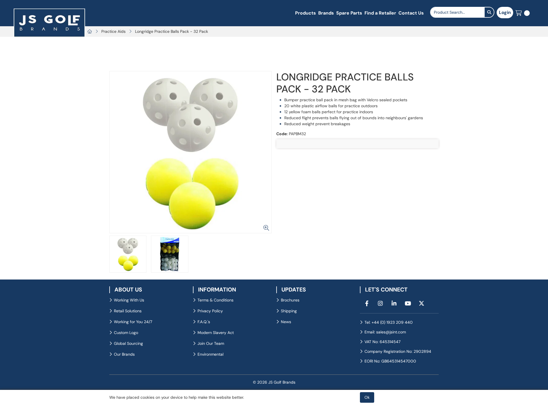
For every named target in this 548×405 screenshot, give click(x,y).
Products (305, 13)
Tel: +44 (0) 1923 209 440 (388, 322)
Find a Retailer (380, 13)
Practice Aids (113, 31)
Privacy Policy (210, 310)
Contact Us (411, 13)
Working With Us (129, 300)
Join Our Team (211, 343)
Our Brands (124, 354)
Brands (326, 13)
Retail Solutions (128, 310)
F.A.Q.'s (204, 321)
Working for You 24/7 (133, 321)
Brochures (290, 300)
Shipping (289, 310)
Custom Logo (126, 332)
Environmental (210, 354)
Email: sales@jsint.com (385, 332)
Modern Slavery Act (216, 332)
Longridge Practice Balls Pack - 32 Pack (171, 31)
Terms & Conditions (215, 300)
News (286, 321)
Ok (367, 397)
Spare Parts (349, 13)
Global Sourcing (128, 343)
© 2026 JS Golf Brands (274, 382)
